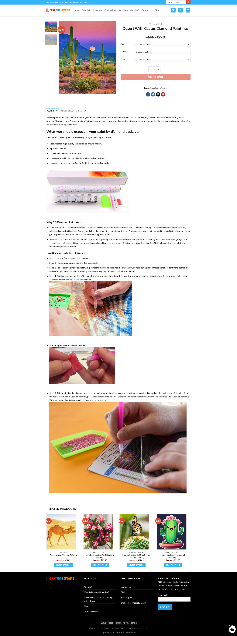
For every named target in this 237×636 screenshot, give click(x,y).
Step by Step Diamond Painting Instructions (98, 599)
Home (76, 10)
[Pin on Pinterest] (163, 94)
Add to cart (155, 77)
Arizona (151, 88)
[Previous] (63, 57)
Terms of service (91, 611)
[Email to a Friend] (158, 94)
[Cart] (188, 10)
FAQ (137, 10)
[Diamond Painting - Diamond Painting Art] (58, 10)
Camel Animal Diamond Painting (63, 555)
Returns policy (127, 597)
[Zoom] (62, 90)
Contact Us (147, 10)
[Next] (111, 57)
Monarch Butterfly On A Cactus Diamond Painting (136, 556)
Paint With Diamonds (92, 10)
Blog (157, 10)
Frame (123, 52)
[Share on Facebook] (148, 94)
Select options (63, 565)
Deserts (164, 88)
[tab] (52, 111)
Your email (162, 595)
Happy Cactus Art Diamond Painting (173, 556)
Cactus (157, 88)
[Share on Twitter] (153, 94)
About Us (88, 586)
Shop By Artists (126, 10)
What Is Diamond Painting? (96, 592)
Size (122, 44)
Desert (159, 24)
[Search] (188, 2)
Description (52, 111)
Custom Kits (110, 10)
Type (123, 59)
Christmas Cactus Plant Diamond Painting (99, 556)
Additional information (74, 111)
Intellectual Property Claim (133, 602)
